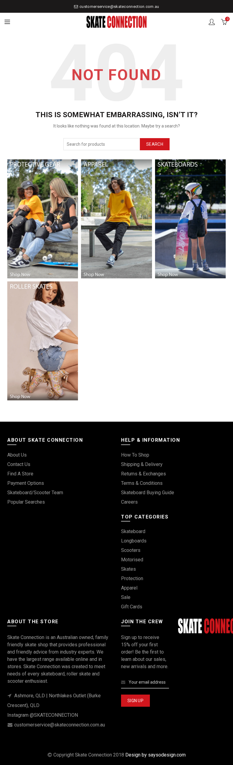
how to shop (135, 455)
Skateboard (133, 531)
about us (17, 455)
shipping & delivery (142, 464)
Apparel (129, 588)
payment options (25, 483)
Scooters (130, 550)
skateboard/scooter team (35, 492)
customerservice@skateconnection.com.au (119, 6)
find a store (20, 474)
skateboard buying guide (147, 492)
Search (154, 144)
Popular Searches (26, 502)
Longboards (134, 541)
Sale (125, 597)
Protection (132, 578)
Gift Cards (131, 607)
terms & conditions (142, 483)
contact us (18, 464)
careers (129, 502)
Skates (128, 569)
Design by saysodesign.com (155, 755)
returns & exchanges (143, 474)
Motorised (132, 560)
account (211, 21)
